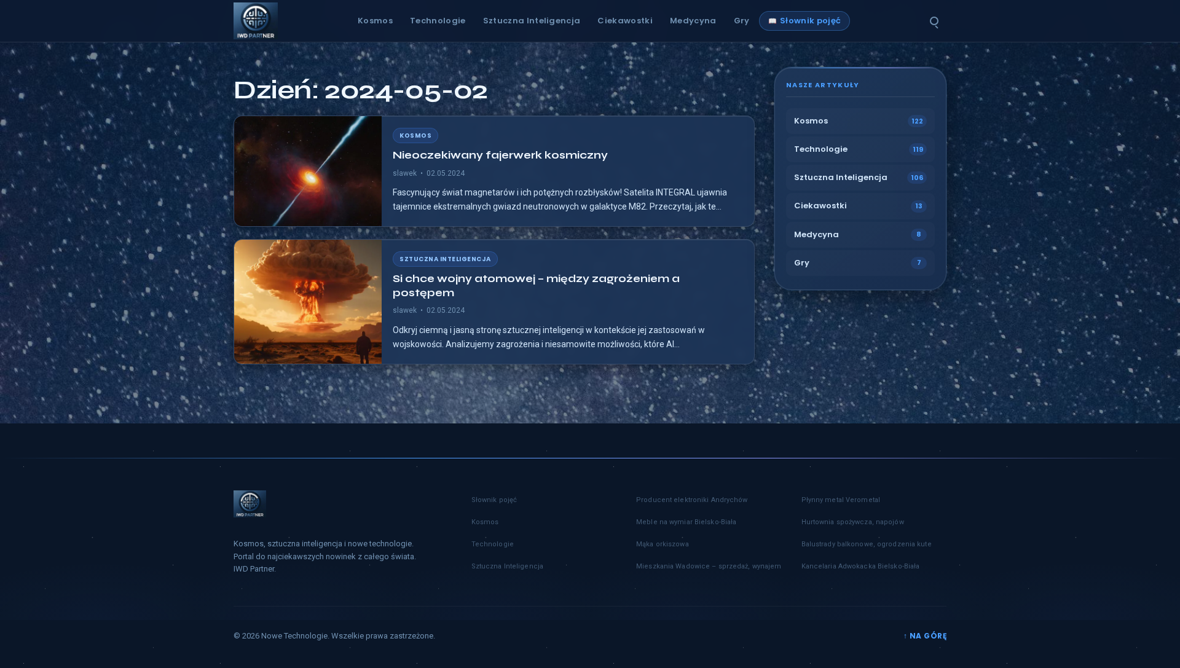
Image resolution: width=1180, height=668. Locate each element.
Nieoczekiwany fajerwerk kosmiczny (500, 155)
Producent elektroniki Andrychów (691, 500)
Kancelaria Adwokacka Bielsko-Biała (860, 566)
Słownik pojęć (810, 20)
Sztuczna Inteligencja (532, 20)
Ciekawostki (625, 20)
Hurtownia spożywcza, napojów (852, 522)
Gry (742, 20)
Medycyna (693, 20)
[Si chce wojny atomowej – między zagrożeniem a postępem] (308, 301)
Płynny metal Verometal (840, 500)
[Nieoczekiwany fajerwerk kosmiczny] (308, 171)
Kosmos (375, 20)
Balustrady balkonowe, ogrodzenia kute (866, 544)
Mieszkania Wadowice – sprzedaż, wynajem (708, 566)
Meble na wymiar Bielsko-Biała (686, 522)
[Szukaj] (934, 21)
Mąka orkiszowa (662, 544)
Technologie (438, 20)
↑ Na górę (924, 636)
